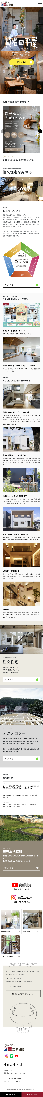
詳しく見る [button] (9, 679)
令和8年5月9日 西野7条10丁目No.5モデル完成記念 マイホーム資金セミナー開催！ (21, 804)
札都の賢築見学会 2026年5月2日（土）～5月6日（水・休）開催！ (21, 795)
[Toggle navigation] (40, 3)
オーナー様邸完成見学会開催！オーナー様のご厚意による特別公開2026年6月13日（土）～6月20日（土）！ (21, 786)
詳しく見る (21, 62)
